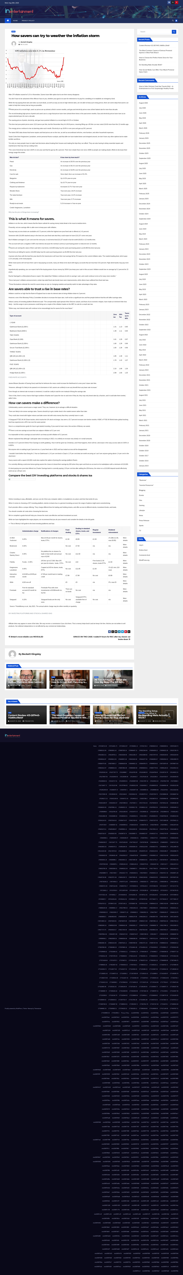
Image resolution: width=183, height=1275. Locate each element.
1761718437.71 (103, 785)
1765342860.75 (174, 851)
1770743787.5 (113, 960)
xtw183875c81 (174, 1100)
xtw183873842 (174, 1061)
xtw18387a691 (145, 1174)
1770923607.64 (113, 964)
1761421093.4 (154, 776)
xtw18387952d (126, 1161)
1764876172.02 (174, 842)
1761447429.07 (164, 776)
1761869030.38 (153, 785)
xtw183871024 (155, 1026)
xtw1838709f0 (145, 1021)
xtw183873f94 (165, 1069)
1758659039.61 (164, 746)
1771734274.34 (144, 982)
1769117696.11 (164, 925)
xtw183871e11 (164, 1034)
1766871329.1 (154, 881)
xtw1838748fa (125, 1083)
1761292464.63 (113, 776)
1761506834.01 (102, 781)
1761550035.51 (123, 781)
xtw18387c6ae (174, 1205)
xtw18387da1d (135, 1227)
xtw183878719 (135, 1144)
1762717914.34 (143, 803)
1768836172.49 (143, 921)
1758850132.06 (102, 750)
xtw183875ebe (116, 1104)
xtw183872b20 (106, 1052)
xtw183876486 (135, 1109)
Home (15, 20)
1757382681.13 (133, 746)
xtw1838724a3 (135, 1043)
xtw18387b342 (155, 1188)
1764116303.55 (133, 829)
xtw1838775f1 (115, 1131)
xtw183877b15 (145, 1135)
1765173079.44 (112, 851)
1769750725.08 (164, 938)
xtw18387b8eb (164, 1192)
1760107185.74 (174, 750)
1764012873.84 (174, 825)
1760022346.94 (143, 750)
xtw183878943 (145, 1148)
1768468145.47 (164, 912)
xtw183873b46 (107, 1069)
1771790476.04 (174, 982)
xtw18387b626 (125, 1192)
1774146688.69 (153, 1008)
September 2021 (145, 390)
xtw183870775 (174, 1017)
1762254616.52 (133, 794)
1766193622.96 (164, 868)
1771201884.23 (143, 969)
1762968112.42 (143, 807)
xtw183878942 (135, 1148)
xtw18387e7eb (155, 1240)
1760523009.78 (174, 759)
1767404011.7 (112, 895)
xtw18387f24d (174, 1253)
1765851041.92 (123, 864)
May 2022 (142, 350)
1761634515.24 (154, 781)
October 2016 (143, 461)
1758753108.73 (174, 746)
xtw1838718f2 (174, 1030)
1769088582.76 (153, 925)
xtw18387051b (125, 1017)
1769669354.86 (123, 938)
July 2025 (142, 168)
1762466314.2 (134, 798)
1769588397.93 (174, 934)
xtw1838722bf (106, 1043)
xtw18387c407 (126, 1205)
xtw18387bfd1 (106, 1201)
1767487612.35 (143, 895)
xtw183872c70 (135, 1052)
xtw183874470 (164, 1074)
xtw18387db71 (115, 1231)
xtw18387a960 (135, 1179)
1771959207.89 (174, 986)
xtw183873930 (125, 1065)
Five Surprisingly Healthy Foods (162, 88)
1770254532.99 (174, 947)
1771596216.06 (164, 978)
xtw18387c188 (145, 1201)
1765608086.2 (112, 860)
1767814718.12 (102, 903)
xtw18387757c (106, 1131)
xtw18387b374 (174, 1188)
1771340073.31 (113, 973)
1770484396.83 (164, 951)
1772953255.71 (133, 1004)
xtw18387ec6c (145, 1249)
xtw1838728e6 (125, 1048)
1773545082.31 (112, 1008)
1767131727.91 (174, 886)
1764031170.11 (102, 829)
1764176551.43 (153, 829)
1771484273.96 (103, 978)
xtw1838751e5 (145, 1091)
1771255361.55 (164, 969)
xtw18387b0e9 (145, 1183)
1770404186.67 (144, 951)
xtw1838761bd (174, 1104)
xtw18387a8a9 (116, 1179)
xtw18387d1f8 (135, 1218)
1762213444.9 (123, 794)
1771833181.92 (112, 986)
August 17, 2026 (145, 721)
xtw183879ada (106, 1166)
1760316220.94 (174, 755)
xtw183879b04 (125, 1166)
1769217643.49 (122, 930)
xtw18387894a (155, 1148)
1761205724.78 (164, 772)
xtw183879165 (174, 1157)
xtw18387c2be (164, 1201)
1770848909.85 (164, 960)
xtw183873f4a (155, 1069)
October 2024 (143, 214)
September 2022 (145, 330)
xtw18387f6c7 (108, 1262)
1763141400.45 (123, 811)
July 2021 (142, 400)
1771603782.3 (174, 978)
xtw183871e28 (174, 1034)
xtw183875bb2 (155, 1100)
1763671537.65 (153, 820)
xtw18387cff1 (174, 1214)
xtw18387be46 (145, 1196)
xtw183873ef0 (146, 1069)
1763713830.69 (164, 820)
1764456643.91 (174, 833)
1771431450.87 (164, 973)
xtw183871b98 (126, 1034)
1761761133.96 (113, 785)
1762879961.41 (112, 807)
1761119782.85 (133, 772)
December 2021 (144, 375)
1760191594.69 (122, 755)
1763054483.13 (174, 807)
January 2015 (143, 466)
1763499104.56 (174, 816)
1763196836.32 (144, 811)
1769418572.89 (113, 934)
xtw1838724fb (145, 1043)
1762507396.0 (143, 798)
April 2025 (142, 183)
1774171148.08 (164, 1008)
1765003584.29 (133, 846)
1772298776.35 (164, 995)
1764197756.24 (164, 829)
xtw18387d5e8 (155, 1223)
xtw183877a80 (125, 1135)
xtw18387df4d (125, 1236)
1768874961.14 (153, 921)
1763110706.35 (113, 811)
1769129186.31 (174, 925)
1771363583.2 (123, 973)
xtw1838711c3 (126, 1030)
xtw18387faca (117, 1266)
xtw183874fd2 (174, 1087)
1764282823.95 (112, 833)
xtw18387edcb (174, 1249)
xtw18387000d (135, 1013)
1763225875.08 (154, 811)
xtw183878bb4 (106, 1153)
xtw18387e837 (164, 1240)
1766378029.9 (143, 873)
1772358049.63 (102, 999)
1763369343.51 (123, 816)
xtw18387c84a (125, 1209)
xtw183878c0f (125, 1153)
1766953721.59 (103, 886)
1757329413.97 (123, 746)
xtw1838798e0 (155, 1161)
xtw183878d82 (145, 1153)
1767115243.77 (164, 886)
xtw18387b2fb (135, 1188)
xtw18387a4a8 (174, 1170)
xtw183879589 (136, 1161)
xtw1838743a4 (145, 1074)
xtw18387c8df (135, 1209)
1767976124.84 (143, 903)
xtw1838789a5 (164, 1148)
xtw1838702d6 (164, 1013)
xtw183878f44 (106, 1157)
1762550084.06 (164, 798)
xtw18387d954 (115, 1227)
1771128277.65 (112, 969)
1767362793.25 (174, 890)
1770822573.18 (143, 960)
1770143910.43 (143, 947)
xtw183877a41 (115, 1135)
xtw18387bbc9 (126, 1196)
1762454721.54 (124, 798)
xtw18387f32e (136, 1258)
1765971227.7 (164, 864)
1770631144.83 (133, 956)
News (13, 31)
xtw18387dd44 (164, 1231)
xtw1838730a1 (174, 1052)
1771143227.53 (123, 969)
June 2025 (142, 173)
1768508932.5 (102, 916)
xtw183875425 (116, 1096)
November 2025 (144, 148)
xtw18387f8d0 (146, 1262)
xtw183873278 (115, 1056)
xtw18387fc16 (174, 1266)
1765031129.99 (143, 846)
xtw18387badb (116, 1196)
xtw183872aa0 (165, 1048)
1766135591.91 (143, 868)
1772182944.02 (123, 995)
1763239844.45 (164, 811)
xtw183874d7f (136, 1087)
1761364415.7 (134, 776)
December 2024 (144, 204)
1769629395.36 (112, 938)
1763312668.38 (102, 816)
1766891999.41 (164, 881)
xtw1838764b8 (155, 1109)
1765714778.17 (153, 860)
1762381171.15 (103, 798)
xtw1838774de (164, 1126)
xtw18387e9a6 (125, 1244)
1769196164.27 (112, 930)
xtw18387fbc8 (155, 1266)
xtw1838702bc (155, 1013)
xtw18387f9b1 (174, 1262)
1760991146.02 (164, 768)
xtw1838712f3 (145, 1030)
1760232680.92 (143, 755)
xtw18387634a (116, 1109)
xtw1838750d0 (125, 1091)
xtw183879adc (116, 1166)
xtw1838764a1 (145, 1109)
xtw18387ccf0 (117, 1214)
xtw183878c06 (116, 1153)
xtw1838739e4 (155, 1065)
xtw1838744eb (106, 1078)
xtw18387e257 (155, 1236)
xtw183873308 (135, 1056)
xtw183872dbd (145, 1052)
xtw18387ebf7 (125, 1249)
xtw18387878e (155, 1144)
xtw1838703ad (106, 1017)
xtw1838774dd (155, 1126)
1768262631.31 (174, 908)
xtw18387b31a (145, 1188)
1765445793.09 (133, 855)
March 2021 (143, 420)
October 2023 (143, 264)
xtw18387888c (115, 1148)
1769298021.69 (153, 930)
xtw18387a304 (125, 1170)
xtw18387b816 (145, 1192)
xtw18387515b (135, 1091)
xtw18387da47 (145, 1227)
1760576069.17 (112, 763)
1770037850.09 (102, 947)
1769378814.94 (102, 934)
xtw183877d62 (174, 1135)
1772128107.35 (174, 991)
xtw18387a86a (106, 1179)
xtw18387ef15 (108, 1253)
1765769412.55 (174, 860)
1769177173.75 (102, 930)
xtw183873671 (135, 1061)
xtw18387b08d (135, 1183)
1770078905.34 (122, 947)
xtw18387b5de (116, 1192)
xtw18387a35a (135, 1170)
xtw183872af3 (174, 1048)
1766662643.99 (164, 877)
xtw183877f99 (106, 1139)
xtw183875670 (155, 1096)
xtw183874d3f (126, 1087)
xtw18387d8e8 (106, 1227)
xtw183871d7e (155, 1034)
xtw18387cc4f (98, 1214)
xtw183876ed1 (174, 1118)
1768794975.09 (122, 921)
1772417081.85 (133, 999)
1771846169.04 (122, 986)
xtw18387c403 (116, 1205)
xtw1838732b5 (125, 1056)
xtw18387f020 (127, 1253)
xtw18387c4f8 (135, 1205)
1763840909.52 (123, 825)
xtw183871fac (116, 1039)
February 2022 (144, 365)
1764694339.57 (102, 842)
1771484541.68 (114, 978)
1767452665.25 (133, 895)
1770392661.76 (133, 951)
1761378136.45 (144, 776)
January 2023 (143, 309)
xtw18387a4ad (106, 1174)
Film (140, 500)
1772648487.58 (113, 1004)
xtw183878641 (125, 1144)
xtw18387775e (155, 1131)
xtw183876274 (106, 1109)
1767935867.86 (133, 903)
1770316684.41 (113, 951)
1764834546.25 (154, 842)
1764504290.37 (113, 838)
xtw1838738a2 (106, 1065)
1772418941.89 (143, 999)
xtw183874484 (174, 1074)
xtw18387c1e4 (155, 1201)
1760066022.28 (164, 750)
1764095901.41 (122, 829)
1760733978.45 (164, 763)
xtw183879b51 (135, 1166)
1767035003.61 (134, 886)
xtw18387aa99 (155, 1179)
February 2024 (144, 244)
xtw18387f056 (146, 1253)
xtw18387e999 (115, 1244)
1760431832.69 (133, 759)
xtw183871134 (106, 1030)
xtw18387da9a (155, 1227)
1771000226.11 (153, 964)
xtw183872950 (135, 1048)
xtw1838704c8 (115, 1017)
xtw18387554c (145, 1096)
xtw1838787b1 (174, 1144)
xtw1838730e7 (106, 1056)
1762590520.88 (174, 798)
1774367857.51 (174, 1008)
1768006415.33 (153, 903)
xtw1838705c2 (145, 1017)
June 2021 (142, 405)
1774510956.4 (115, 1013)
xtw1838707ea (106, 1021)
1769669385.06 (133, 938)
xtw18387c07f (115, 1201)
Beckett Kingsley (26, 42)
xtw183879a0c (174, 1161)
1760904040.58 (133, 768)
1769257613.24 (133, 930)
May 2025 (142, 178)
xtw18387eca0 (155, 1249)
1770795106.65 (133, 960)
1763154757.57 (133, 811)
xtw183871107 (174, 1026)
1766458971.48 (174, 873)
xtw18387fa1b (98, 1266)
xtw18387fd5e (146, 1271)
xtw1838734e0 (106, 1061)
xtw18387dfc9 (135, 1236)
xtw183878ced (135, 1153)
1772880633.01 (123, 1004)
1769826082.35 (102, 943)
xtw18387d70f (174, 1223)
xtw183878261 (145, 1139)
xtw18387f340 (155, 1258)
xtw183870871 (125, 1021)
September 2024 (145, 219)
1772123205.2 (164, 991)
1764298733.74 (122, 833)
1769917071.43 (143, 943)
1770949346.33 (123, 964)
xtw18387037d (174, 1013)
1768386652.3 (134, 912)
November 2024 (144, 209)
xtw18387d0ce (116, 1218)
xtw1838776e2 (135, 1131)
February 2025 (144, 193)
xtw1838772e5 (116, 1126)
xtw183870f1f (135, 1026)
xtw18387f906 (165, 1262)
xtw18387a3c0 (145, 1170)
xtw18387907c (135, 1157)
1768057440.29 (174, 903)
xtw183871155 (116, 1030)
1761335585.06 (124, 776)
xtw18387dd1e (155, 1231)
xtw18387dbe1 (135, 1231)
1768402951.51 (144, 912)
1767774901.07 (174, 899)
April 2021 (142, 415)
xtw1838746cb (125, 1078)
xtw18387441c (155, 1074)
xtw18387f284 (98, 1258)
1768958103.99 (112, 925)
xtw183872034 (126, 1039)
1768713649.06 (174, 916)
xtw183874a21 (155, 1083)
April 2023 (142, 294)
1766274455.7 (113, 873)
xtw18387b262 (125, 1188)
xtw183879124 (164, 1157)
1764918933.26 (102, 846)
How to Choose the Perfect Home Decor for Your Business (112, 716)
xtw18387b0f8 (155, 1183)
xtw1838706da (155, 1017)
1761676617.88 (164, 781)
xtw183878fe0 (116, 1157)
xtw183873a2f (174, 1065)
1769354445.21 (174, 930)
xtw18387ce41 (127, 1214)
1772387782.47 (122, 999)
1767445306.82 (122, 895)
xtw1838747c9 (155, 1078)
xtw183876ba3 (125, 1118)
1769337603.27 (164, 930)
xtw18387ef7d (118, 1253)
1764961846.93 (123, 846)
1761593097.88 (133, 781)
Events (141, 495)
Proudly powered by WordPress (13, 1008)
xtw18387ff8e (174, 1271)
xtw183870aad (174, 1021)
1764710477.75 (113, 842)
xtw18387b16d (106, 1188)
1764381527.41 (153, 833)
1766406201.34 (153, 873)
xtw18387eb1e (174, 1244)
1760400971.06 (122, 759)
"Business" (143, 480)
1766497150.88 (102, 877)
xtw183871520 (155, 1030)
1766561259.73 (122, 877)
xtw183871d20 (145, 1034)
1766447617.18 (164, 873)
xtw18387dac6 (164, 1227)
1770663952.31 (143, 956)
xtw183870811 (116, 1021)
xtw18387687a (135, 1113)
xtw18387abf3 (174, 1179)
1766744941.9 (113, 881)
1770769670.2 (123, 960)
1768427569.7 (154, 912)
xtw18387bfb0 (174, 1196)
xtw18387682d (125, 1113)
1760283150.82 (164, 755)
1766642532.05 (153, 877)
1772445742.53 (153, 999)
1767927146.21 (122, 903)
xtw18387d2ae (145, 1218)
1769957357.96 (153, 943)
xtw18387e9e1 (155, 1244)
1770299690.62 (103, 951)
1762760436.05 (153, 803)
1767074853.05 (153, 886)
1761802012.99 (133, 785)
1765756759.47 (164, 860)
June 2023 (142, 284)
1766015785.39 (102, 868)
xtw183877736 (145, 1131)
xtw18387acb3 (106, 1183)
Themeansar (37, 1008)
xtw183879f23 (174, 1166)
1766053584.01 (113, 868)
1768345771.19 (124, 912)
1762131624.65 (174, 790)
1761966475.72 (114, 790)
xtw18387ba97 (106, 1196)
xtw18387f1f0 (155, 1253)
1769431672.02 (123, 934)
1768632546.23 (143, 916)
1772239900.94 (133, 995)
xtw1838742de (135, 1074)
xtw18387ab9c (165, 1179)
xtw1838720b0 (135, 1039)
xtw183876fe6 (125, 1122)
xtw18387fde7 (155, 1271)
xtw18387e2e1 (164, 1236)
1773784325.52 (123, 1008)
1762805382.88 (174, 803)
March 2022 (143, 360)
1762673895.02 (123, 803)
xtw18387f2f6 (127, 1258)
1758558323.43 (153, 746)
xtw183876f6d (106, 1122)
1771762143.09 (154, 982)
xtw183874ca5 (116, 1087)
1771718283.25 (133, 982)
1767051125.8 (143, 886)
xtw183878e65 (164, 1153)
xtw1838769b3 (155, 1113)
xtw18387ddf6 (97, 1236)
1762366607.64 (174, 794)
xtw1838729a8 (155, 1048)
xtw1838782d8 (164, 1139)
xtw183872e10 (155, 1052)
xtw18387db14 (174, 1227)
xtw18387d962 (125, 1227)
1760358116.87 (102, 759)
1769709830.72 (143, 938)
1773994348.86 (143, 1008)
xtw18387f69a (174, 1258)
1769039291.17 (133, 925)
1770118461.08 (133, 947)
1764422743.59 (164, 833)
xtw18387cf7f (146, 1214)
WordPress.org (144, 560)
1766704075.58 (174, 877)
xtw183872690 (174, 1043)
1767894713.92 (112, 903)
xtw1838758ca (106, 1100)
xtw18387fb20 (127, 1266)
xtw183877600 (125, 1131)
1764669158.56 (174, 838)
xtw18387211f (145, 1039)
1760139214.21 (102, 755)
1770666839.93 (153, 956)
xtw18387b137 (164, 1183)
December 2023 (144, 254)
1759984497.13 (133, 750)
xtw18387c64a (164, 1205)
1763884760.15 (144, 825)
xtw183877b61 (164, 1135)
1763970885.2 (164, 825)
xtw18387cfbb (165, 1214)
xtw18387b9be (174, 1192)
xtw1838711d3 (136, 1030)
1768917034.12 (174, 921)
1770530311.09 (103, 956)
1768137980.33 (123, 908)
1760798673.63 (174, 763)
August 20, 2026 (59, 721)
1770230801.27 (164, 947)
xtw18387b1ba (116, 1188)
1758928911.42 (112, 750)
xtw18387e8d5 (174, 1240)
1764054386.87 (112, 829)
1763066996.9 (103, 811)
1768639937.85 (153, 916)
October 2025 (143, 153)
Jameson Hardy (116, 721)
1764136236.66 (143, 829)
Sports (141, 525)
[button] (173, 20)
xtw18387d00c (106, 1218)
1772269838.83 (153, 995)
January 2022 (143, 370)
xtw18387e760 (135, 1240)
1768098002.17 (113, 908)
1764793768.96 (144, 842)
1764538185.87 (124, 838)
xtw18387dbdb (125, 1231)
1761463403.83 (174, 776)
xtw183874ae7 (174, 1083)
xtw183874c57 (97, 1087)
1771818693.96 (102, 986)
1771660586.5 (113, 982)
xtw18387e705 (125, 1240)
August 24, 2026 (15, 721)
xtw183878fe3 (125, 1157)
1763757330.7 (103, 825)
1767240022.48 (133, 890)
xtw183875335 (174, 1091)
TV (140, 530)
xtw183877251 (174, 1122)
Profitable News (74, 721)
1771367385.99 (133, 973)
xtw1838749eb (135, 1083)
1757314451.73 (113, 746)
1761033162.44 (103, 772)
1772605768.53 (102, 1004)
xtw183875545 (135, 1096)
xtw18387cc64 (108, 1214)
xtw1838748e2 (116, 1083)
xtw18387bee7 (165, 1196)
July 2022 (142, 340)
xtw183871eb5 (106, 1039)
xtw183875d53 (106, 1104)
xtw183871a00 (116, 1034)
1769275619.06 (143, 930)
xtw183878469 (106, 1144)
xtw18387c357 (174, 1201)
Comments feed (144, 555)
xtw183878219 (135, 1139)
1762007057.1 (124, 790)
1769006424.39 (123, 925)
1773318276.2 (164, 1004)
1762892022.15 (122, 807)
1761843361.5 (143, 785)
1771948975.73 (164, 986)
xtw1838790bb (145, 1157)
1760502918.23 (164, 759)
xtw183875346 (106, 1096)
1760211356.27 (133, 755)
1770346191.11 (123, 951)
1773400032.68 (174, 1004)
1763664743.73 (143, 820)
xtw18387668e (106, 1113)
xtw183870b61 (97, 1026)
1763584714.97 (122, 820)
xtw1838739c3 (145, 1065)
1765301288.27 (164, 851)
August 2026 (143, 103)
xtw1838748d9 (106, 1083)
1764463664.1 (104, 838)
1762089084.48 (154, 790)
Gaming (141, 505)
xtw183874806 (164, 1078)
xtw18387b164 (174, 1183)
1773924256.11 (133, 1008)
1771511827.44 (124, 978)
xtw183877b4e (155, 1135)
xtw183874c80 (107, 1087)
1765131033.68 (102, 851)
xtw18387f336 (146, 1258)
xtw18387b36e (164, 1188)
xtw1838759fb (116, 1100)
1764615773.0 (154, 838)
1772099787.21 (154, 991)
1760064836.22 (153, 750)
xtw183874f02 (165, 1087)
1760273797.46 (153, 755)
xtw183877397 (135, 1126)
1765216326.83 (133, 851)
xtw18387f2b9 (108, 1258)
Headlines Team (160, 721)
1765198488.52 (122, 851)
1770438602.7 (154, 951)
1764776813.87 (133, 842)
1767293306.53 (154, 890)
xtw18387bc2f (135, 1196)
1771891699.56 (143, 986)
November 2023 (144, 259)
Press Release (144, 520)
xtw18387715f (155, 1122)
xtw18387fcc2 (136, 1271)
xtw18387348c (174, 1056)
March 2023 (143, 299)
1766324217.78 (123, 873)
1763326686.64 (113, 816)
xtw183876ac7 (174, 1113)
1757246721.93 (102, 746)
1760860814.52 (112, 768)
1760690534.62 (153, 763)
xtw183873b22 (97, 1069)
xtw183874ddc (145, 1087)
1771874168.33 (133, 986)
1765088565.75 (164, 846)
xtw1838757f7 (174, 1096)
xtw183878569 (115, 1144)
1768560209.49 (122, 916)
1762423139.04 (113, 798)
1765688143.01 (143, 860)
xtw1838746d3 (135, 1078)
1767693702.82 (143, 899)
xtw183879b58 (145, 1166)
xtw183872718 (106, 1048)
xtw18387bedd (155, 1196)
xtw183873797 (145, 1061)
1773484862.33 (102, 1008)
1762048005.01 (144, 790)
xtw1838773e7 (145, 1126)
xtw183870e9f (126, 1026)
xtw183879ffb (106, 1170)
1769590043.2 (102, 938)
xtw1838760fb (145, 1104)
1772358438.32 (112, 999)
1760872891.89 (122, 768)
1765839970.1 (113, 864)
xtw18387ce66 (137, 1214)
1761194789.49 (153, 772)
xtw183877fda (125, 1139)
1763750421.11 (174, 820)
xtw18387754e (174, 1126)
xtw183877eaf (97, 1139)
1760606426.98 (122, 763)
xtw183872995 (145, 1048)
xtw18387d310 (155, 1218)
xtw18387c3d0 (106, 1205)
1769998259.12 (174, 943)
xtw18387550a (125, 1096)
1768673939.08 (164, 916)
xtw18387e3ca (174, 1236)
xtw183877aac (135, 1135)
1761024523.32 (174, 768)
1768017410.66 (164, 903)
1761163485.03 (143, 772)
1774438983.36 (105, 1013)
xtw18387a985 (145, 1179)
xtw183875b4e (145, 1100)
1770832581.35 (153, 960)
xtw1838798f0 (164, 1161)
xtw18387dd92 (174, 1231)
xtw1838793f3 (116, 1161)
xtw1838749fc (145, 1083)
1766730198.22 (103, 881)
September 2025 (145, 158)
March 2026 (143, 128)
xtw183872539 (155, 1043)
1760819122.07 (102, 768)
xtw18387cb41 (145, 1209)
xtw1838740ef (115, 1074)
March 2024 (143, 239)
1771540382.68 (134, 978)
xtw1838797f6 (145, 1161)
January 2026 (143, 138)
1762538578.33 (153, 798)
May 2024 (142, 234)
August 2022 (143, 335)
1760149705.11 (112, 755)
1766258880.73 (103, 873)
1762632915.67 (113, 803)
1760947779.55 (153, 768)
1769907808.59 (133, 943)
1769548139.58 (164, 934)
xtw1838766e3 (116, 1113)
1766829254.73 (144, 881)
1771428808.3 (154, 973)
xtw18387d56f (136, 1223)
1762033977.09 (133, 790)
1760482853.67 (153, 759)
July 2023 (142, 279)
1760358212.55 (112, 759)
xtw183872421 (125, 1043)
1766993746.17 (123, 886)
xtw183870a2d (155, 1021)
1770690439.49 (164, 956)
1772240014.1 (143, 995)
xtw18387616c (155, 1104)
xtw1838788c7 (125, 1148)
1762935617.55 (133, 807)
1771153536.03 (133, 969)
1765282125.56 (153, 851)
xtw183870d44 (107, 1026)
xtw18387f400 (165, 1258)
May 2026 (142, 118)
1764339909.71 (133, 833)
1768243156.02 (164, 908)
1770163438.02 (153, 947)
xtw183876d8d (164, 1118)
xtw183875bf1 (164, 1100)
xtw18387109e (165, 1026)
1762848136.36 (102, 807)
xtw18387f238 (165, 1253)
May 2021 (142, 410)
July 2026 (142, 108)
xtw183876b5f (116, 1118)
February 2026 (144, 133)
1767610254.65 (112, 899)
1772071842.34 (144, 991)
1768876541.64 (164, 921)
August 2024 (143, 224)
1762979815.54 (153, 807)
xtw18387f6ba (98, 1262)
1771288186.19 (174, 969)
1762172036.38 (102, 794)
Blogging (142, 490)
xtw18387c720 (106, 1209)
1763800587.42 (113, 825)
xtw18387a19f (115, 1170)
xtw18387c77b (116, 1209)
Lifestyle (142, 510)
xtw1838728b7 (116, 1048)
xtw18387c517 (145, 1205)
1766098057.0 (133, 868)
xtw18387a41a (155, 1170)
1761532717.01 (113, 781)
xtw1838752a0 (164, 1091)
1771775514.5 (164, 982)
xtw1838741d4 (125, 1074)
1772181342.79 (113, 995)
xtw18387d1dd (125, 1218)
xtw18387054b (135, 1017)
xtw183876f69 (97, 1122)
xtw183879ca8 (165, 1166)
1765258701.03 (143, 851)
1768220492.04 (153, 908)
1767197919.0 (113, 890)
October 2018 (143, 450)
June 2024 (142, 229)
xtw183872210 (164, 1039)
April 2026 (142, 123)
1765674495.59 (133, 860)
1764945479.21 (112, 846)
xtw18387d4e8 (116, 1223)
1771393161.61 (144, 973)
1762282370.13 (143, 794)
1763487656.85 (164, 816)
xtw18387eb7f (106, 1249)
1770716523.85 (174, 956)
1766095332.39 (123, 868)
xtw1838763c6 (125, 1109)
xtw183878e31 (155, 1153)
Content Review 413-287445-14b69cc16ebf (154, 45)
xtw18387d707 (165, 1223)
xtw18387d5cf (145, 1223)
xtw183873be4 (126, 1069)
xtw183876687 (174, 1109)
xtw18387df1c (116, 1236)
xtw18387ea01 (164, 1244)
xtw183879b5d (155, 1166)
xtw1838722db (116, 1043)
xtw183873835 (164, 1061)
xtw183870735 (164, 1017)
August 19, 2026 (102, 721)
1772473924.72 (164, 999)
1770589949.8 (123, 956)
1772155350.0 (103, 995)
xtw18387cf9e (155, 1214)
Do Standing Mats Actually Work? (150, 65)
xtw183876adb (106, 1118)
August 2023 (143, 274)
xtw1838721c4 (155, 1039)
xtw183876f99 (116, 1122)
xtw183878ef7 (97, 1157)
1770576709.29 (113, 956)
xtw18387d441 (97, 1223)
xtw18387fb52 (146, 1266)
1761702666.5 (174, 781)
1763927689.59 (154, 825)
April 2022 (142, 355)
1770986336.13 (143, 964)
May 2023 (142, 289)
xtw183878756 (145, 1144)
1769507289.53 (144, 934)
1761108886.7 (123, 772)
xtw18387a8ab (125, 1179)
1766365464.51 (133, 873)
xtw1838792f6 (106, 1161)
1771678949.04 (123, 982)
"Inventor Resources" (146, 485)
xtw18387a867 (174, 1174)
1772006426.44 (113, 991)
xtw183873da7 (136, 1069)
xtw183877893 (174, 1131)
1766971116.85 (113, 886)
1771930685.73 (153, 986)
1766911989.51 (174, 881)
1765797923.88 (103, 864)
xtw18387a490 (164, 1170)
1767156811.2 (104, 890)
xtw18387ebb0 (116, 1249)
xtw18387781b (164, 1131)
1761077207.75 (113, 772)
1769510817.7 (154, 934)
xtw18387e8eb (106, 1244)
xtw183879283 (97, 1161)
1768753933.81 (112, 921)
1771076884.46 (174, 964)
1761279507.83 (103, 776)
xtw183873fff (96, 1074)
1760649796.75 (143, 763)
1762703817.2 (133, 803)
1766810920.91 (133, 881)
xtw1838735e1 (125, 1061)
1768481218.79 (174, 912)
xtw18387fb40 (136, 1266)
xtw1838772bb (106, 1126)
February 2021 (144, 425)
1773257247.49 (154, 1004)
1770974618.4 (133, 964)
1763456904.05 (153, 816)
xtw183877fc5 (116, 1139)
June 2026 (142, 113)
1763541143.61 (102, 820)
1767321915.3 (164, 890)
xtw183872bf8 (125, 1052)
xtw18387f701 (117, 1262)
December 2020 (144, 435)
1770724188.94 (103, 960)
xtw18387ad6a (116, 1183)
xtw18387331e (145, 1056)
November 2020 (144, 440)
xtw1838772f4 (125, 1126)
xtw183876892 (145, 1113)
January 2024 (143, 249)
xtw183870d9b (117, 1026)
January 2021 (143, 430)
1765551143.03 (174, 855)
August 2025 (143, 163)
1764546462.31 (134, 838)
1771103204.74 (102, 969)
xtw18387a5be (135, 1174)
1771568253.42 (154, 978)
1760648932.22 (133, 763)
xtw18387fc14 (165, 1266)
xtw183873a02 (165, 1065)
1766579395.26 (133, 877)
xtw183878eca (174, 1153)
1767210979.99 (123, 890)
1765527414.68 (164, 855)
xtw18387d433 (174, 1218)
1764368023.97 (143, 833)
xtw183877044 (135, 1122)
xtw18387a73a (164, 1174)
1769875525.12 (122, 943)
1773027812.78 (144, 1004)
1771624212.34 (103, 982)
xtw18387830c (174, 1139)
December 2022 (144, 314)
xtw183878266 (155, 1139)
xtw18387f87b (136, 1262)
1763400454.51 (133, 816)
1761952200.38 (103, 790)
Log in (141, 545)
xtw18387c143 (135, 1201)
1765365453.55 (103, 855)
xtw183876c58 (135, 1118)
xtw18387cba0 (155, 1209)
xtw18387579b (165, 1096)
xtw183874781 (29, 721)
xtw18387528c (155, 1091)
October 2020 (143, 445)
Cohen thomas (25, 685)
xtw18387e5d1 (106, 1240)
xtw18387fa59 (108, 1266)
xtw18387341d (155, 1056)
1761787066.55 (123, 785)
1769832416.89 (112, 943)
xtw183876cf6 (155, 1118)
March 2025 (143, 188)
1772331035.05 (174, 995)
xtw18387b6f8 (135, 1192)
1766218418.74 (174, 868)
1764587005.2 (144, 838)
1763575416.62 (112, 820)
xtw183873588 (115, 1061)
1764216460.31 (174, 829)
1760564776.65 (102, 763)
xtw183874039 (106, 1074)
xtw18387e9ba (135, 1244)
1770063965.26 (112, 947)
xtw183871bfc (135, 1034)
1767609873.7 (102, 899)
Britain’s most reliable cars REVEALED (26, 637)
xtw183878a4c (174, 1148)
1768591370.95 (133, 916)
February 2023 (144, 304)
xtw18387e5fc (115, 1240)
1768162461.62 (133, 908)
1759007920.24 (122, 750)
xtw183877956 (106, 1135)
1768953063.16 (102, 925)
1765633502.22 (122, 860)
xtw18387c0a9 (125, 1201)
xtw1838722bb (174, 1039)
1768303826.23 (103, 912)
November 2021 (144, 380)
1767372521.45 (103, 895)
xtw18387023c (145, 1013)
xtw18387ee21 (99, 1253)
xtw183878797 (164, 1144)
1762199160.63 (113, 794)
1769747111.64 (153, 938)
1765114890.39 (174, 846)
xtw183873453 (164, 1056)
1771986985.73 (102, 991)
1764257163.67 (102, 833)
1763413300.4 (143, 816)
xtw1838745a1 (115, 1078)
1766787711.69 (123, 881)
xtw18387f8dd (155, 1262)
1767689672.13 (133, 899)
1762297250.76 (153, 794)
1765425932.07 (123, 855)
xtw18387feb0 (165, 1271)
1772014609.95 (123, 991)
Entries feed (143, 550)
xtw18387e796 (145, 1240)
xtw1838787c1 (106, 1148)
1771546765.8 (144, 978)
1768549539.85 (112, 916)
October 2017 (143, 456)
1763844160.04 (133, 825)
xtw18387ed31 (164, 1249)
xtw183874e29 (155, 1087)
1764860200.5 (164, 842)
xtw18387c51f (155, 1205)
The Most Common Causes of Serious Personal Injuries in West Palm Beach (69, 717)
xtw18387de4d (106, 1236)
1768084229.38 (102, 908)
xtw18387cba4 (164, 1209)
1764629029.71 (164, 838)
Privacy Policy (28, 20)
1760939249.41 (143, 768)
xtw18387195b (106, 1034)
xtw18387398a (135, 1065)
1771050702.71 (164, 964)
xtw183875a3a (125, 1100)
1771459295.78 (174, 973)
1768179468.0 (143, 908)
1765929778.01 (144, 864)
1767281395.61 (144, 890)
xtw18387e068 (145, 1236)
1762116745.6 (164, 790)
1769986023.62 (164, 943)
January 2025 (143, 198)
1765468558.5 (143, 855)
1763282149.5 (174, 811)
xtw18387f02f (136, 1253)
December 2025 (144, 143)
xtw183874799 (145, 1078)
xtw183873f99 (174, 1069)
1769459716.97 (133, 934)
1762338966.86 (164, 794)
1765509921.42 (153, 855)
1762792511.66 (164, 803)
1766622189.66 (143, 877)
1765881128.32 (133, 864)
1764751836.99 (123, 842)
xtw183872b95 (116, 1052)
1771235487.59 (153, 969)
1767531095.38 (164, 895)
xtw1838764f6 (164, 1109)
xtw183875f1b (126, 1104)
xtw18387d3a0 (164, 1218)
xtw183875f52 (135, 1104)
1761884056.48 (164, 785)
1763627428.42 (133, 820)
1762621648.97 (103, 803)
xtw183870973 (135, 1021)
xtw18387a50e (116, 1174)
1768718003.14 (102, 921)
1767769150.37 (164, 899)
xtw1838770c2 (145, 1122)
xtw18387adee (125, 1183)
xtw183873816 (155, 1061)
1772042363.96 (133, 991)
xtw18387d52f (126, 1223)
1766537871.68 (112, 877)
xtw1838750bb (115, 1091)
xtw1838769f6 (164, 1113)
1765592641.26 (102, 860)
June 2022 (142, 345)
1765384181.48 (113, 855)
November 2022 (144, 319)
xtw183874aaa (164, 1083)
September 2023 (145, 269)
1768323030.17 (113, 912)
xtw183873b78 (116, 1069)
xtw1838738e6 (116, 1065)
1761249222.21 (174, 772)
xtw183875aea (135, 1100)
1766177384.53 (153, 868)
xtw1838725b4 (164, 1043)
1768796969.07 (133, 921)
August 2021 (143, 395)
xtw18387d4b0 (107, 1223)
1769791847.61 (174, 938)
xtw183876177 (164, 1104)
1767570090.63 (174, 895)
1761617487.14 (144, 781)
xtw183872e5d (164, 1052)
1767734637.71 (153, 899)
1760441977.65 (143, 759)
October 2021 (143, 385)
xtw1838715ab (165, 1030)
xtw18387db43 (106, 1231)
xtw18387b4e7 (106, 1192)
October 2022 (143, 324)
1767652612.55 (122, 899)
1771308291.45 (103, 973)
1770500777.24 (174, 951)
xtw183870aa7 (164, 1021)
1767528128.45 (153, 895)
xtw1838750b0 (106, 1091)
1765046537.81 (153, 846)
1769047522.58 (143, 925)
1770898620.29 (103, 964)
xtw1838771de (164, 1122)
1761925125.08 (174, 785)
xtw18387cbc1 (174, 1209)
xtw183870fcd (145, 1026)
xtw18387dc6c (145, 1231)
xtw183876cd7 (145, 1118)
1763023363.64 (164, 807)
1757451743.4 (143, 746)
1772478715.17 (174, 999)
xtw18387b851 (155, 1192)
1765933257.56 (154, 864)
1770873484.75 (174, 960)
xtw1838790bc (155, 1157)
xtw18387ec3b (135, 1249)
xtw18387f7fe (127, 1262)
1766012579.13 (174, 864)
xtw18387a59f (125, 1174)
